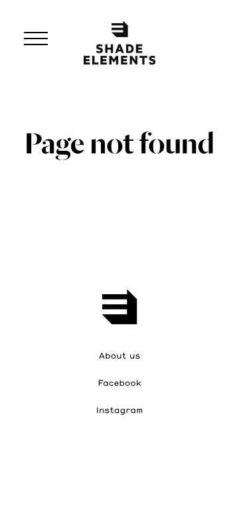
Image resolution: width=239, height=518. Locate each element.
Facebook (119, 383)
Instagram (119, 410)
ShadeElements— (119, 41)
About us (119, 356)
